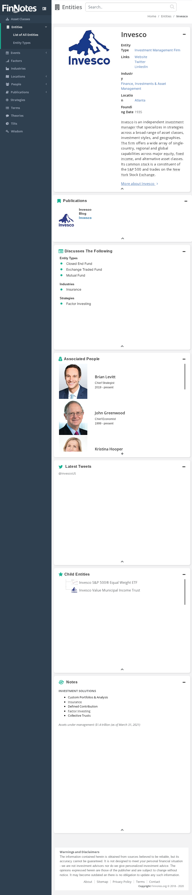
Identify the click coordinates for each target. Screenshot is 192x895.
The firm (128, 143)
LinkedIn (141, 66)
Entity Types (21, 43)
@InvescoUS (67, 473)
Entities (166, 16)
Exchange (147, 174)
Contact (154, 882)
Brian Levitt (105, 376)
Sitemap (102, 882)
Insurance (75, 702)
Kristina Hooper (109, 449)
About (88, 882)
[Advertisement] (167, 757)
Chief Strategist (104, 383)
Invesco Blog (85, 211)
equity (169, 153)
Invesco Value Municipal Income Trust (109, 590)
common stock (137, 164)
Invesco (127, 122)
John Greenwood (110, 413)
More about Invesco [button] (137, 183)
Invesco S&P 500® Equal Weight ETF (108, 582)
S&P (130, 169)
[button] (122, 109)
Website (141, 57)
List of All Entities (25, 35)
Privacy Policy (122, 882)
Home (152, 16)
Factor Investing (79, 711)
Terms (140, 882)
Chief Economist (105, 419)
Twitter (140, 62)
